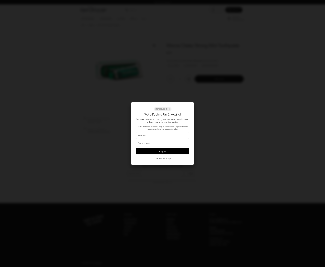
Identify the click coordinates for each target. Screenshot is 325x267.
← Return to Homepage (162, 158)
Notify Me (162, 151)
